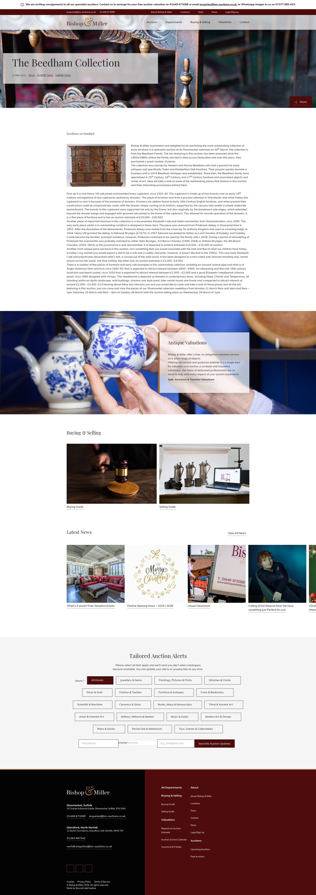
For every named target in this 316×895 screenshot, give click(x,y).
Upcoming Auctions (200, 849)
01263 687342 (76, 838)
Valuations (224, 22)
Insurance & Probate (171, 847)
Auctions (152, 22)
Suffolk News (63, 75)
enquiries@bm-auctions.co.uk (218, 4)
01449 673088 (107, 12)
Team (200, 12)
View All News (237, 533)
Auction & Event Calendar (174, 840)
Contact (244, 22)
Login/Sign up (197, 833)
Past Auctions (197, 857)
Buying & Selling (200, 22)
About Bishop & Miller (161, 12)
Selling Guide (167, 812)
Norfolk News (45, 75)
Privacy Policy (84, 882)
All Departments (171, 787)
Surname (121, 743)
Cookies (70, 882)
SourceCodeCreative (86, 888)
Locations (185, 12)
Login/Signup (232, 12)
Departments (174, 22)
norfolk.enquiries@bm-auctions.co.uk (89, 846)
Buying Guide (168, 804)
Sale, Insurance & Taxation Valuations (191, 379)
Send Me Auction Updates (214, 744)
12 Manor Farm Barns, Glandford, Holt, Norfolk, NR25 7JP (95, 831)
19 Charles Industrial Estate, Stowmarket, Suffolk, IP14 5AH (96, 809)
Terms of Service (102, 882)
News (214, 12)
